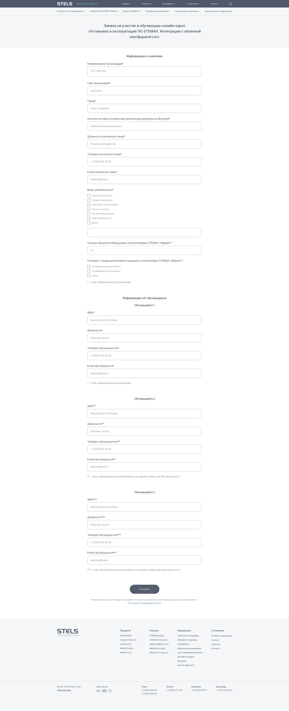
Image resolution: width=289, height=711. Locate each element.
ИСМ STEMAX (126, 636)
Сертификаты (183, 644)
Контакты (215, 648)
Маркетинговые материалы (189, 648)
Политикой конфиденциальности (144, 603)
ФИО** (91, 406)
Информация (184, 630)
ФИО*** (92, 499)
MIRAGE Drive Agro (157, 648)
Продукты (125, 630)
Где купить (181, 661)
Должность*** (96, 517)
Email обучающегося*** (102, 552)
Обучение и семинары (187, 640)
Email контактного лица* (102, 172)
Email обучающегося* (100, 365)
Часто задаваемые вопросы (189, 653)
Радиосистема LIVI (128, 640)
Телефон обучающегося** (103, 441)
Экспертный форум (185, 657)
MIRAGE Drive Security (159, 653)
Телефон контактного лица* (104, 154)
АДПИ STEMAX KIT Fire (159, 644)
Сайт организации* (99, 83)
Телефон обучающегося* (103, 348)
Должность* (95, 330)
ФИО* (90, 312)
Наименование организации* (105, 63)
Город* (91, 101)
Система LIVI (125, 644)
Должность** (95, 423)
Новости (215, 640)
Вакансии (215, 644)
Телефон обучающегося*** (104, 535)
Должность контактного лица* (106, 136)
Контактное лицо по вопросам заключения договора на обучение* (128, 118)
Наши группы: (102, 687)
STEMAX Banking (157, 636)
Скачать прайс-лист (185, 665)
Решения (154, 630)
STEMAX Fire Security (158, 640)
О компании (217, 630)
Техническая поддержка (188, 636)
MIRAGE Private (126, 648)
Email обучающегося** (101, 459)
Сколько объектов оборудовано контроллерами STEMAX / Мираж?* (129, 242)
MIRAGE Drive (126, 653)
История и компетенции (221, 636)
